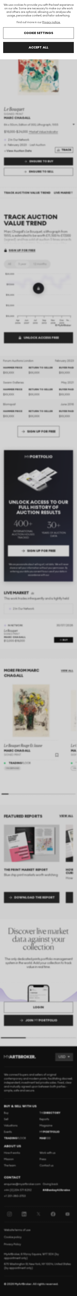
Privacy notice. (51, 22)
